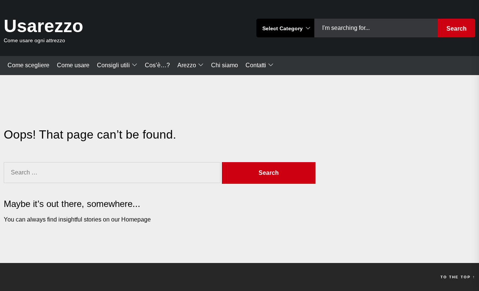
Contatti (255, 65)
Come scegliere (28, 65)
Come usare (73, 65)
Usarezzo (43, 26)
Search (456, 28)
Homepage (136, 219)
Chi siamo (224, 65)
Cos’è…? (157, 65)
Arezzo (186, 65)
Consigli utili (113, 65)
